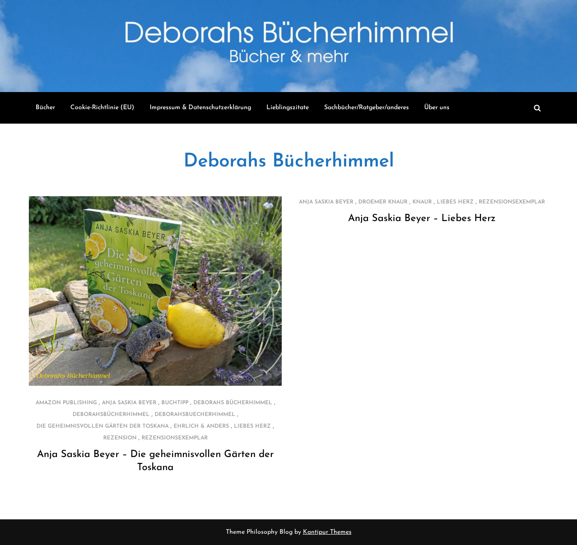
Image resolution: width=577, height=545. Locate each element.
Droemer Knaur (383, 202)
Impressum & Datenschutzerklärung (200, 107)
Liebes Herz (252, 426)
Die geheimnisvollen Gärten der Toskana (103, 426)
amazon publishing (66, 403)
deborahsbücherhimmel (111, 414)
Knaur (422, 202)
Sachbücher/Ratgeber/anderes (366, 107)
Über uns (436, 107)
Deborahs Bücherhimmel (288, 161)
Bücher (45, 107)
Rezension (120, 438)
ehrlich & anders (201, 426)
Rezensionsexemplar (175, 438)
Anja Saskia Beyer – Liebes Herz (421, 218)
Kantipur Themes (327, 532)
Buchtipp (174, 403)
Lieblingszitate (287, 107)
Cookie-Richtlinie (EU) (102, 107)
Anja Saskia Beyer (129, 403)
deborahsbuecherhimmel (195, 414)
